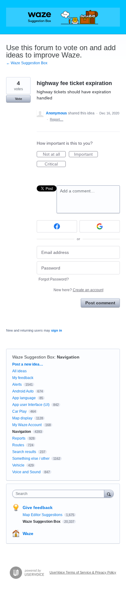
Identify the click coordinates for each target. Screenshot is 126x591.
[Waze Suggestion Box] (63, 17)
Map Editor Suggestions (43, 515)
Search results (24, 452)
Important (86, 154)
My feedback (22, 378)
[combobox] (59, 494)
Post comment (100, 302)
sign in (56, 330)
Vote (18, 99)
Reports (18, 438)
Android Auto (23, 391)
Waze (28, 533)
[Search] (109, 493)
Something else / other (31, 458)
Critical (55, 164)
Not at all (54, 154)
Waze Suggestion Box (33, 357)
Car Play (19, 411)
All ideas (19, 371)
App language (24, 398)
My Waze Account (27, 425)
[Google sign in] (100, 226)
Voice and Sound (26, 472)
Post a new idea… (27, 364)
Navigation (68, 357)
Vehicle (18, 465)
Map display (22, 418)
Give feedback (38, 507)
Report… (56, 119)
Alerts (17, 384)
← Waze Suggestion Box (26, 63)
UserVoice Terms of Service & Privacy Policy (83, 572)
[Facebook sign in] (57, 226)
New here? (78, 290)
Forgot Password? (54, 279)
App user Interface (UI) (31, 405)
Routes (18, 445)
